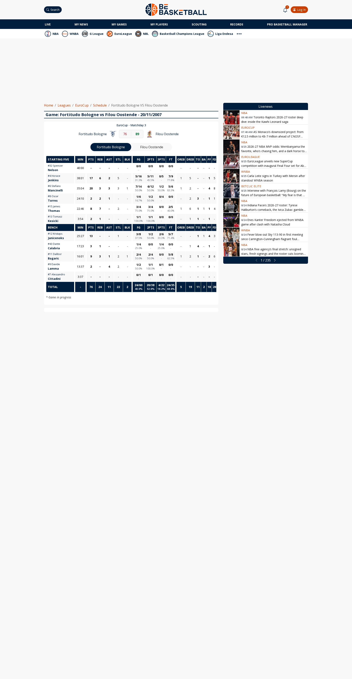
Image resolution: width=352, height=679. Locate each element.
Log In (301, 10)
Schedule (100, 105)
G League (96, 34)
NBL (146, 34)
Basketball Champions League (182, 34)
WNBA (74, 34)
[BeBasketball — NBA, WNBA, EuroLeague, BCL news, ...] (176, 9)
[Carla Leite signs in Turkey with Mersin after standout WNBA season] (231, 176)
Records (236, 24)
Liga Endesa (224, 34)
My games (119, 24)
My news (81, 24)
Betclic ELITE (251, 186)
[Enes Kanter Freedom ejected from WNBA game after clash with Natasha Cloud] (231, 220)
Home (48, 105)
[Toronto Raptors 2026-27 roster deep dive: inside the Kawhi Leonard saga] (231, 117)
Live (48, 24)
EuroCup (82, 105)
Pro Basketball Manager (287, 24)
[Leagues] (239, 33)
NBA (56, 34)
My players (159, 24)
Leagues (64, 105)
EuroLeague (123, 34)
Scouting (199, 24)
